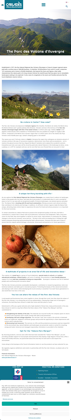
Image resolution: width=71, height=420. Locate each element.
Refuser (35, 409)
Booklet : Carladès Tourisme (48, 378)
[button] (68, 382)
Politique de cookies (34, 418)
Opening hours (43, 371)
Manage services (8, 399)
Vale (35, 403)
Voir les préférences (35, 414)
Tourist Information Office (47, 374)
